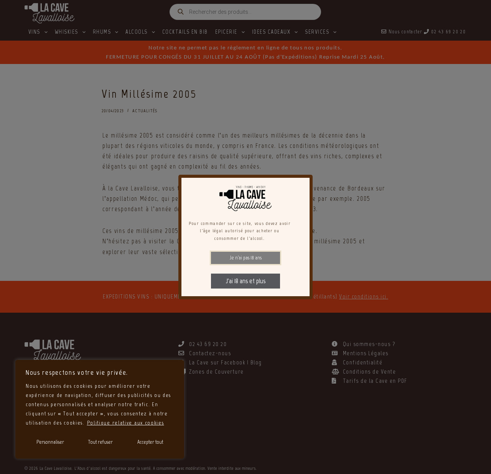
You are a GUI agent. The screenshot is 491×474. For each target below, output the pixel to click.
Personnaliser (50, 442)
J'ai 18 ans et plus (245, 281)
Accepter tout (150, 442)
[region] (99, 409)
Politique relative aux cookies (125, 423)
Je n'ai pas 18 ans (246, 257)
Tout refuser (100, 442)
